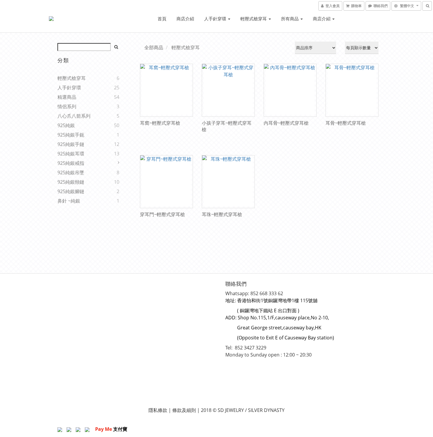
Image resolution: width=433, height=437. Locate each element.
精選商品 (66, 97)
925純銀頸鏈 (70, 182)
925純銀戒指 (70, 163)
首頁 (162, 19)
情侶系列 (66, 106)
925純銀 (66, 125)
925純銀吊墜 (70, 172)
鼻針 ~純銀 (68, 201)
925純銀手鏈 (70, 144)
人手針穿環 (215, 19)
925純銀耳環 (70, 153)
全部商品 (153, 47)
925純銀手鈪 (70, 135)
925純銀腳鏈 (70, 191)
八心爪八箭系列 (73, 116)
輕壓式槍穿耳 (254, 19)
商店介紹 (185, 19)
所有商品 (290, 19)
